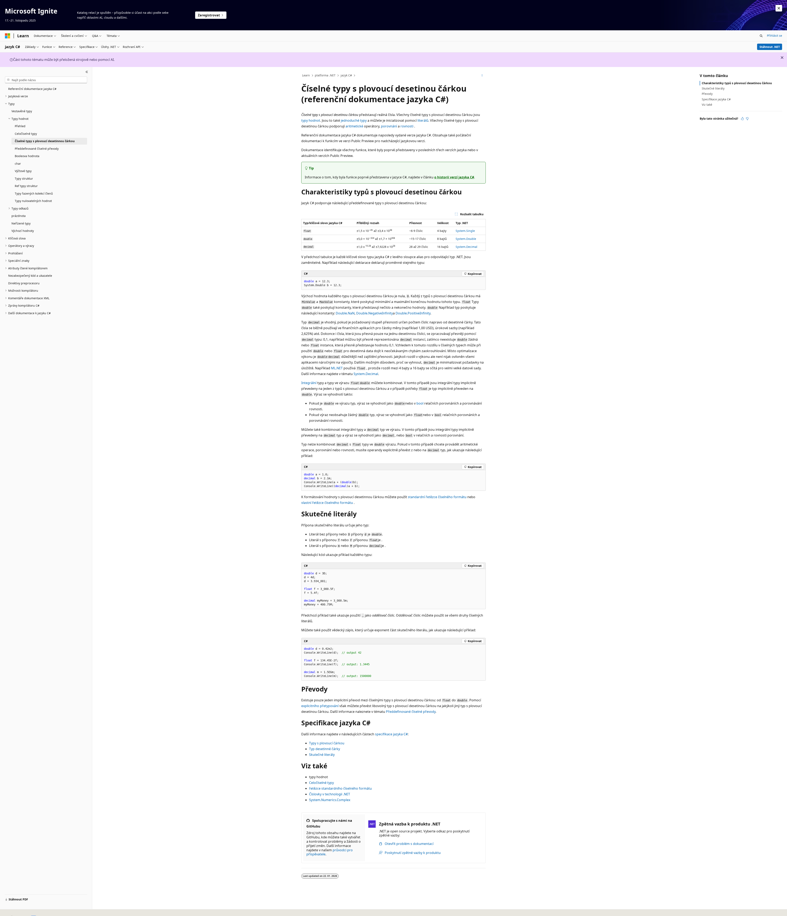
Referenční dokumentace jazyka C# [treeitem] (32, 89)
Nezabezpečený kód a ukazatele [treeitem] (30, 276)
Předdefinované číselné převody (411, 711)
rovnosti (406, 126)
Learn (306, 75)
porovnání (389, 126)
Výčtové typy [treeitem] (23, 171)
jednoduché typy (354, 120)
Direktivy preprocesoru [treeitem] (24, 283)
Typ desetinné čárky (324, 749)
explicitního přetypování (320, 706)
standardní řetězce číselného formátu (437, 497)
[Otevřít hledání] (761, 36)
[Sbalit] (86, 72)
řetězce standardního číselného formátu (340, 788)
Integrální (308, 383)
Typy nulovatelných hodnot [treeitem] (33, 201)
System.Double (466, 239)
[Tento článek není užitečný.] (747, 118)
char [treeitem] (18, 164)
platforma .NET (325, 75)
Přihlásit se (774, 35)
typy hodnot (310, 120)
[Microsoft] (7, 36)
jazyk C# (346, 75)
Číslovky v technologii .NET (329, 794)
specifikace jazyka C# (391, 734)
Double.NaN (345, 313)
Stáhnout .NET (770, 47)
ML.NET (337, 368)
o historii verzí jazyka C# (454, 177)
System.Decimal (466, 247)
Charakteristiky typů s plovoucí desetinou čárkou (737, 83)
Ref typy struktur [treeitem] (26, 186)
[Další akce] (482, 75)
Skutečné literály (322, 754)
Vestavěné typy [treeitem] (21, 111)
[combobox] (46, 80)
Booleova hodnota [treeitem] (27, 156)
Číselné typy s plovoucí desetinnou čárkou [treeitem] (45, 141)
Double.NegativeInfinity (374, 313)
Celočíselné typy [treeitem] (26, 134)
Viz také (707, 105)
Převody (707, 94)
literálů (422, 120)
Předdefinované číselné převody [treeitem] (37, 149)
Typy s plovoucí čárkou (326, 743)
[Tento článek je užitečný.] (742, 118)
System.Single (465, 231)
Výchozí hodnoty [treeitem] (22, 231)
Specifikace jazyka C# (716, 99)
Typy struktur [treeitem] (24, 178)
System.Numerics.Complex (329, 800)
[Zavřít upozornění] (779, 8)
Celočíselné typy (321, 782)
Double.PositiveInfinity (413, 313)
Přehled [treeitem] (20, 126)
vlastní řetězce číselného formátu (327, 502)
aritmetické (354, 126)
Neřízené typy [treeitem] (21, 223)
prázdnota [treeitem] (18, 216)
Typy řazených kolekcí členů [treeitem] (34, 193)
